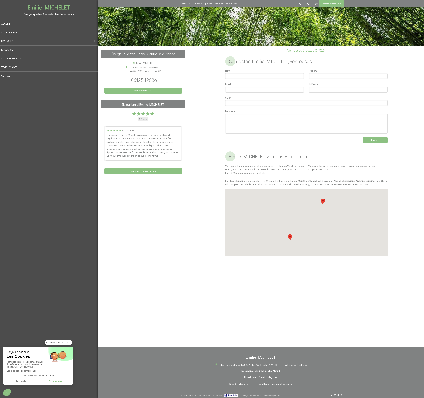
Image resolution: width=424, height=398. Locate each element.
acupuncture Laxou (318, 169)
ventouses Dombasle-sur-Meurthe (251, 169)
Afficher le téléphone (296, 364)
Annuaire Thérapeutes (269, 395)
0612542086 (144, 80)
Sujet (228, 97)
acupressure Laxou (344, 165)
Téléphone (314, 84)
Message (230, 111)
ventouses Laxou (365, 165)
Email (228, 84)
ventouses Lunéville (254, 172)
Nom (227, 70)
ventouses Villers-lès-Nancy (259, 165)
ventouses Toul (279, 169)
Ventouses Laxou (234, 165)
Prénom (313, 70)
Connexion (336, 394)
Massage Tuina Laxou (320, 165)
